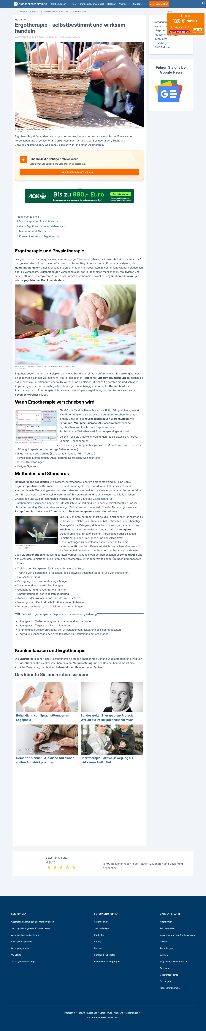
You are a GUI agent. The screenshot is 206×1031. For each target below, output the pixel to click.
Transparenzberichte (170, 988)
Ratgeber (137, 4)
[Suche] (203, 3)
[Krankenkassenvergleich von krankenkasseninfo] (30, 4)
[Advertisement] (79, 804)
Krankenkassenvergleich (91, 4)
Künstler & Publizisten (104, 955)
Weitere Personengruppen (107, 961)
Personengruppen (106, 914)
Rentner (98, 948)
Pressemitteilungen (166, 34)
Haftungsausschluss (87, 1012)
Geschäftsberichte (169, 974)
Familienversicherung (21, 941)
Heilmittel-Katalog (26, 507)
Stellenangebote (133, 1012)
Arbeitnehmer (101, 921)
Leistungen (19, 914)
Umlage (164, 941)
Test (74, 4)
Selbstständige (101, 928)
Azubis (97, 941)
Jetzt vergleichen (159, 4)
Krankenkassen (58, 4)
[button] (69, 4)
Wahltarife (16, 955)
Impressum (69, 1012)
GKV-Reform (162, 47)
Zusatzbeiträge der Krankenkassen (177, 935)
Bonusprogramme (20, 948)
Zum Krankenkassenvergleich (77, 172)
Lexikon (164, 955)
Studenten (99, 935)
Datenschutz (106, 1012)
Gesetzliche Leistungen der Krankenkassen (32, 921)
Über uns (118, 1012)
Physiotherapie (24, 390)
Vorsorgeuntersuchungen (23, 961)
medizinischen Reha (119, 414)
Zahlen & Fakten (171, 914)
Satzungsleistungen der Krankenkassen (30, 928)
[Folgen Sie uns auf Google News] (171, 91)
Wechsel (123, 4)
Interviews (160, 38)
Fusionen (164, 968)
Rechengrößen (167, 928)
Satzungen (165, 981)
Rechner (111, 4)
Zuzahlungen (166, 948)
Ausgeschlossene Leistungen (25, 935)
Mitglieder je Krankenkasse (173, 961)
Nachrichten (161, 26)
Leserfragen (161, 43)
